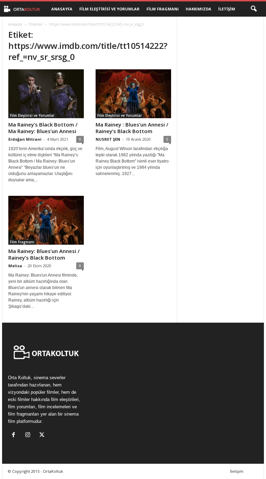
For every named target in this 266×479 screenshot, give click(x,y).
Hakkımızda (198, 8)
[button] (253, 9)
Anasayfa (61, 8)
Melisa (15, 265)
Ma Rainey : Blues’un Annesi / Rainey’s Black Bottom (132, 127)
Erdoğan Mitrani (25, 139)
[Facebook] (15, 435)
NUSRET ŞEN (108, 139)
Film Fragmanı (163, 8)
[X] (42, 435)
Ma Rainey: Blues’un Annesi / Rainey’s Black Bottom (44, 254)
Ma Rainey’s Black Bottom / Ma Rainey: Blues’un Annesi (43, 127)
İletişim (226, 8)
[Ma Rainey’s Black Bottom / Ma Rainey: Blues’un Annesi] (46, 93)
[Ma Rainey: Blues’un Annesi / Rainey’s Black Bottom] (46, 220)
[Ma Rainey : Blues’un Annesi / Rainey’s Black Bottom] (133, 93)
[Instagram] (29, 435)
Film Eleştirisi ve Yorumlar (109, 8)
